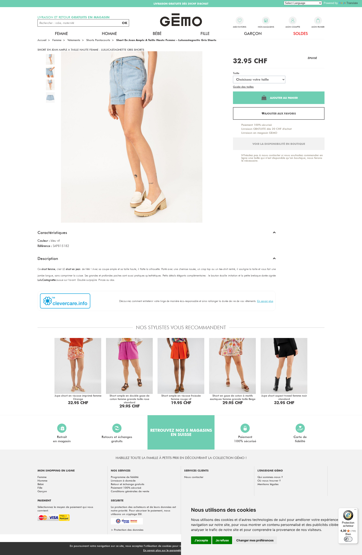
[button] (156, 233)
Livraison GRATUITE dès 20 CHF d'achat (266, 128)
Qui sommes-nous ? (270, 477)
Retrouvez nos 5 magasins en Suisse (181, 432)
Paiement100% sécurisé (245, 439)
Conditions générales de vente (130, 491)
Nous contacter (193, 477)
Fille (39, 487)
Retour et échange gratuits (127, 484)
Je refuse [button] (222, 540)
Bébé (40, 484)
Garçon (42, 491)
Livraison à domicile (123, 480)
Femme (42, 477)
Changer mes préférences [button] (255, 540)
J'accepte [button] (201, 540)
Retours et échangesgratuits (117, 439)
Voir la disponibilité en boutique (278, 143)
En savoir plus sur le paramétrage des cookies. (172, 550)
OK (124, 23)
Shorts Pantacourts (98, 40)
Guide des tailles (243, 86)
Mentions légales (268, 484)
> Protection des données (127, 529)
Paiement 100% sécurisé (256, 124)
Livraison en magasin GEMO (259, 132)
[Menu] (355, 510)
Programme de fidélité (124, 477)
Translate (352, 3)
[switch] (348, 539)
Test (257, 86)
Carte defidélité (300, 439)
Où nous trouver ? (269, 480)
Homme (42, 480)
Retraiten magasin (62, 439)
